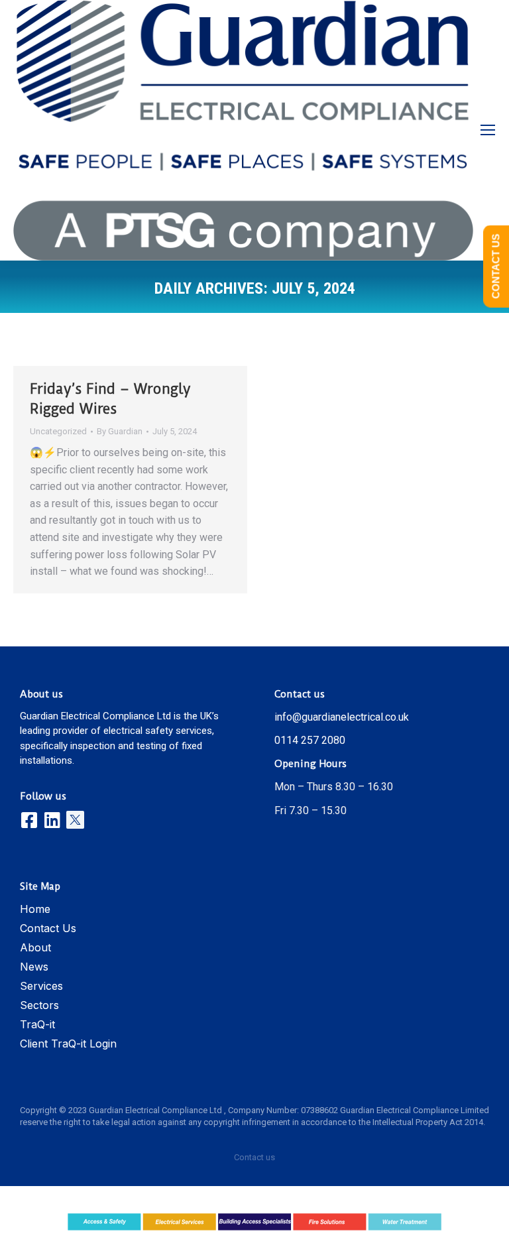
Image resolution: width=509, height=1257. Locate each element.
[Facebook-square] (29, 820)
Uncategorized (58, 431)
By (119, 431)
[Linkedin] (52, 820)
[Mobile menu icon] (488, 130)
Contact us (254, 1157)
